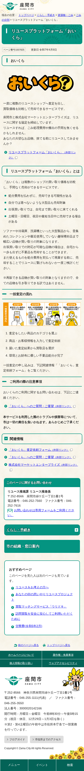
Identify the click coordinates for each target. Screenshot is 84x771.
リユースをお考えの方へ (32, 587)
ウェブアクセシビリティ (63, 663)
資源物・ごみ (65, 15)
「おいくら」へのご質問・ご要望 (40, 406)
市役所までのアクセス (48, 739)
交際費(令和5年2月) (29, 626)
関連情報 (16, 439)
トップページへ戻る (58, 645)
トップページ (26, 15)
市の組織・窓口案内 (22, 546)
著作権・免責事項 (63, 654)
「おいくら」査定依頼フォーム (39, 449)
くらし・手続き (46, 15)
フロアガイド (17, 739)
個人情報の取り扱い (21, 663)
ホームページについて (21, 654)
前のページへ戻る (28, 645)
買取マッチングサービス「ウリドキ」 (41, 606)
